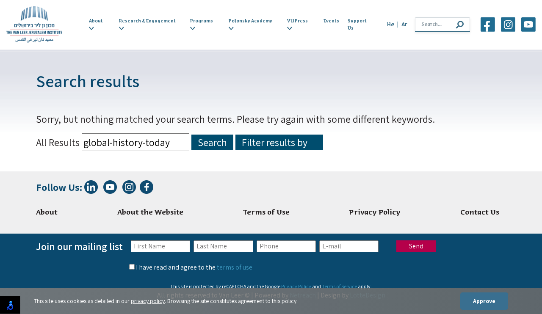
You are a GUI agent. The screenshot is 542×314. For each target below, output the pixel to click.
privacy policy (148, 301)
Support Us (357, 24)
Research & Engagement (147, 21)
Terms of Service (339, 286)
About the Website (150, 212)
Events (331, 21)
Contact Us (479, 212)
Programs (201, 21)
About (96, 21)
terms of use (234, 267)
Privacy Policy (375, 212)
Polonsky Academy (250, 21)
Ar (404, 25)
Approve (484, 301)
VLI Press (297, 21)
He (390, 25)
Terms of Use (266, 212)
